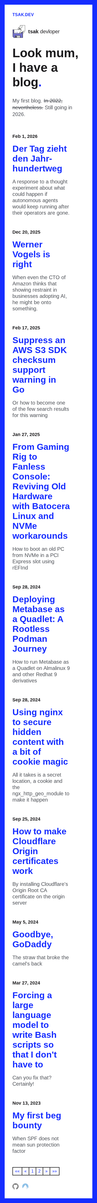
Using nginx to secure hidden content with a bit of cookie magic (40, 736)
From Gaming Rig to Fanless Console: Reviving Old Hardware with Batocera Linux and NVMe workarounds (41, 491)
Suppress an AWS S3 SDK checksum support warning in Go (39, 364)
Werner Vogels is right (31, 254)
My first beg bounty (36, 1120)
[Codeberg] (25, 1188)
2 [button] (39, 1171)
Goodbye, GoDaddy (32, 939)
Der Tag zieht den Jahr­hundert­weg (39, 158)
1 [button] (32, 1171)
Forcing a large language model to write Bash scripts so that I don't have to (34, 1029)
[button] (17, 1171)
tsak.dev (23, 14)
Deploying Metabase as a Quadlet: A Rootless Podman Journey (38, 624)
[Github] (16, 1188)
